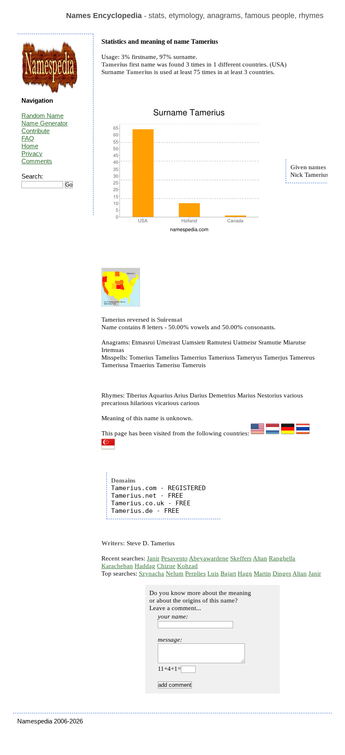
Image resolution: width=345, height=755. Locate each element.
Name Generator (44, 123)
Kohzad (187, 566)
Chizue (166, 566)
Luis (213, 573)
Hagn (245, 573)
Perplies (195, 573)
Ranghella (282, 558)
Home (29, 145)
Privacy (31, 153)
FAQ (27, 138)
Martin (262, 573)
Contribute (35, 130)
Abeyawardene (208, 558)
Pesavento (174, 558)
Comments (36, 161)
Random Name (42, 115)
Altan (260, 558)
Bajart (228, 573)
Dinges (282, 573)
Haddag (145, 566)
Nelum (174, 573)
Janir (153, 558)
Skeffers (241, 558)
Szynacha (151, 573)
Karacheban (117, 566)
